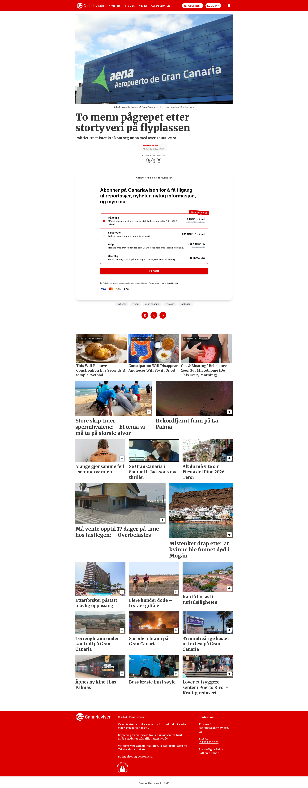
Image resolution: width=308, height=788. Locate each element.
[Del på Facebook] (148, 160)
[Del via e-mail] (159, 160)
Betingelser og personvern (135, 756)
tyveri (136, 304)
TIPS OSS (129, 5)
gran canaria (152, 304)
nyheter (122, 304)
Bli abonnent (193, 5)
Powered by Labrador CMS (154, 783)
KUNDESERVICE (160, 5)
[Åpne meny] (229, 5)
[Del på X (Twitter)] (153, 160)
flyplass (170, 304)
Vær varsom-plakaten (144, 746)
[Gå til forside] (90, 5)
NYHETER (114, 5)
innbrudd (185, 304)
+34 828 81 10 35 (208, 742)
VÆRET (142, 5)
